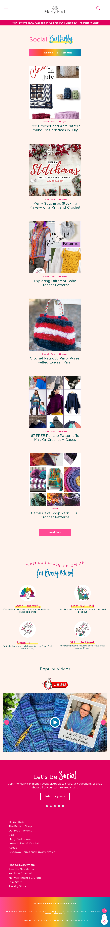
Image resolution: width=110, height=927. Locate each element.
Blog (11, 835)
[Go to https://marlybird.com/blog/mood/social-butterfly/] (27, 599)
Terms (39, 920)
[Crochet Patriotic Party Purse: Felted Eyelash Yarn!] (55, 325)
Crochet (45, 122)
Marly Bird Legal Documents (57, 920)
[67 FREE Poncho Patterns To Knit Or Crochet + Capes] (55, 402)
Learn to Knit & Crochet (24, 843)
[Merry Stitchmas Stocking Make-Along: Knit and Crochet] (55, 170)
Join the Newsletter (21, 869)
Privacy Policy (28, 920)
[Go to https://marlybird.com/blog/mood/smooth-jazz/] (27, 635)
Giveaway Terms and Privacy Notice (32, 852)
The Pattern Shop (20, 826)
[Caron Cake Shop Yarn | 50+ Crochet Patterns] (55, 479)
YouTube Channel (20, 873)
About (13, 848)
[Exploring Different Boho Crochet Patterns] (55, 247)
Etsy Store (15, 882)
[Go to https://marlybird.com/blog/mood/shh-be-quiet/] (82, 635)
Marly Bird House (20, 839)
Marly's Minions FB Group (25, 878)
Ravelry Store (17, 886)
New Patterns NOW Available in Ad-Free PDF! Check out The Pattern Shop (55, 23)
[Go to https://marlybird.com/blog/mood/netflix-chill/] (82, 599)
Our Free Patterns (20, 830)
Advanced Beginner (59, 122)
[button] (55, 722)
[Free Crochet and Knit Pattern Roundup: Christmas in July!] (55, 92)
